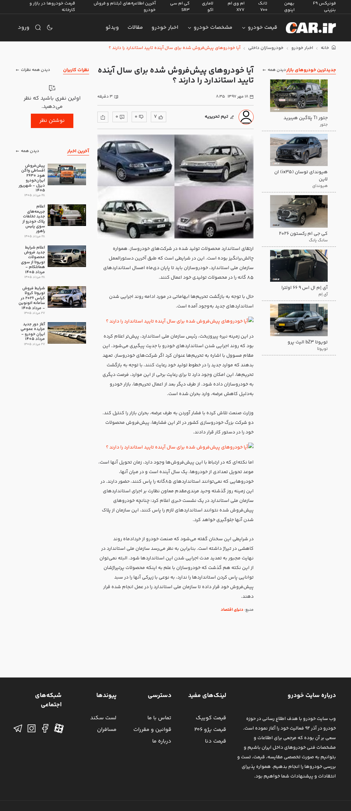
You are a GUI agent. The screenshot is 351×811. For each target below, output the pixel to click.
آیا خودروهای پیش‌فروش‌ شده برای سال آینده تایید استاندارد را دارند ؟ (174, 48)
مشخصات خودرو (213, 27)
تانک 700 (262, 6)
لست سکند (103, 718)
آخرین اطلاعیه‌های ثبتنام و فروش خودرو (125, 6)
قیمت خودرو (262, 27)
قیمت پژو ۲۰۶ (210, 729)
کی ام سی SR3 (180, 6)
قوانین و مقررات (152, 729)
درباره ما (161, 741)
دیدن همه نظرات (35, 70)
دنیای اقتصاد (232, 610)
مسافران (107, 729)
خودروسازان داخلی (265, 48)
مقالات (135, 27)
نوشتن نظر (52, 120)
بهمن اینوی (289, 6)
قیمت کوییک (211, 718)
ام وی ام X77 (236, 6)
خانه (325, 48)
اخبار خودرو (165, 27)
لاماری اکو (207, 6)
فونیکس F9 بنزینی (324, 6)
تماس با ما (159, 718)
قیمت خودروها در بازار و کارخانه (52, 6)
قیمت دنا (215, 741)
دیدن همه (277, 70)
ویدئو (112, 27)
